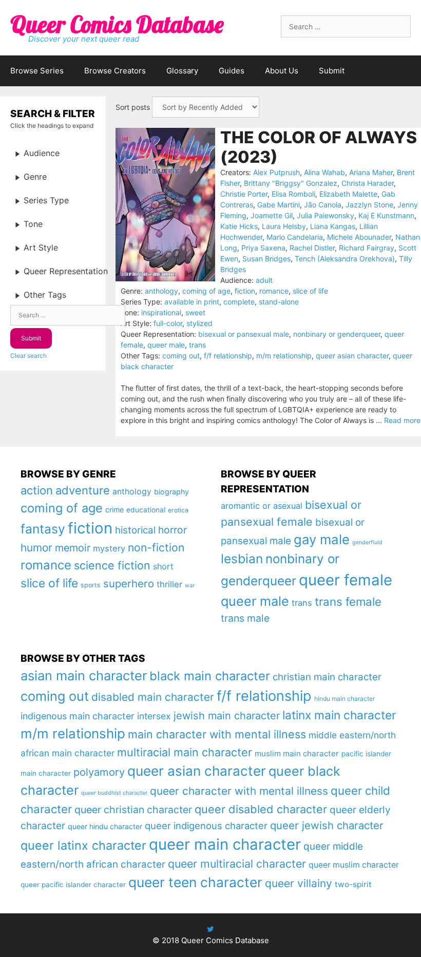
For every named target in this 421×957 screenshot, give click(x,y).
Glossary (182, 70)
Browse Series (37, 70)
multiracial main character (184, 752)
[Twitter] (210, 929)
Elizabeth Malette (348, 193)
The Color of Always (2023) (318, 147)
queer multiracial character (237, 863)
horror (172, 530)
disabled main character (152, 697)
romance (274, 290)
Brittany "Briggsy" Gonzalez (290, 183)
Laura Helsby (284, 226)
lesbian (242, 558)
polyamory (99, 771)
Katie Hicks (239, 226)
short (163, 566)
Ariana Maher (371, 172)
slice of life (310, 290)
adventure (82, 490)
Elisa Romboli (293, 193)
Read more (402, 420)
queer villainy (298, 883)
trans (197, 344)
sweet (195, 312)
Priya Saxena (263, 247)
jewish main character (227, 716)
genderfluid (367, 542)
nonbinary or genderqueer (336, 334)
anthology (161, 290)
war (190, 585)
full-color (168, 323)
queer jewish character (327, 825)
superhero (128, 583)
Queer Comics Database (116, 24)
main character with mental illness (217, 734)
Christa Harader (367, 183)
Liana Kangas (332, 226)
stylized (199, 323)
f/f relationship (228, 355)
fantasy (43, 529)
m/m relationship (284, 355)
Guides (231, 70)
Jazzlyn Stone (369, 204)
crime (114, 509)
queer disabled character (261, 809)
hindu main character (344, 698)
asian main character (84, 675)
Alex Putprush (276, 172)
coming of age (206, 290)
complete (239, 301)
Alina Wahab (324, 172)
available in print (191, 301)
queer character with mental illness (239, 790)
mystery (109, 548)
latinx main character (339, 715)
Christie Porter (243, 193)
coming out (181, 355)
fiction (245, 290)
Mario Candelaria (294, 237)
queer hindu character (105, 826)
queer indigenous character (206, 825)
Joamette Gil (272, 215)
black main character (209, 675)
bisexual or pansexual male (243, 334)
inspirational (161, 312)
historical (135, 530)
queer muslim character (354, 865)
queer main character (225, 844)
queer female (345, 580)
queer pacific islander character (73, 885)
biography (171, 491)
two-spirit (353, 884)
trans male (245, 618)
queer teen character (195, 882)
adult (264, 280)
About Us (281, 70)
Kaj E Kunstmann (386, 215)
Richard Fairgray (366, 247)
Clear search (28, 355)
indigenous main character (78, 716)
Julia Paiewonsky (325, 215)
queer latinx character (83, 845)
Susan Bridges (266, 258)
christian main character (327, 677)
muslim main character (297, 753)
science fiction (112, 565)
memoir (72, 548)
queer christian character (133, 809)
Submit (332, 70)
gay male (322, 539)
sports (91, 585)
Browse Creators (115, 70)
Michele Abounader (359, 237)
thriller (169, 584)
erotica (178, 510)
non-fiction (156, 547)
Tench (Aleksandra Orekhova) (345, 258)
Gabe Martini (278, 204)
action (37, 490)
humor (36, 547)
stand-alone (279, 301)
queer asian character (352, 355)
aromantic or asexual (261, 506)
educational (145, 510)
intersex (154, 716)
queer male (166, 344)
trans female (348, 601)
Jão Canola (322, 204)
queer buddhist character (114, 793)
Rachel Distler (312, 247)
